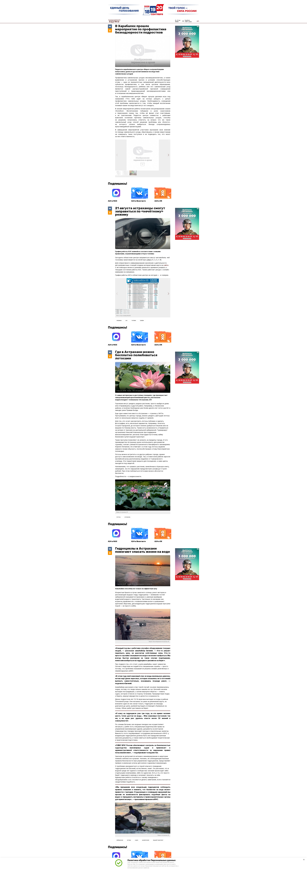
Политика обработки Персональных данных (151, 860)
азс (126, 320)
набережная (119, 840)
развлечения (145, 840)
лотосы (118, 517)
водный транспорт (158, 840)
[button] (168, 155)
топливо (133, 320)
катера (129, 840)
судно (136, 840)
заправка (119, 320)
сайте (166, 265)
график (142, 320)
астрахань (127, 517)
